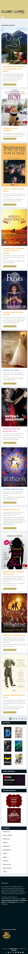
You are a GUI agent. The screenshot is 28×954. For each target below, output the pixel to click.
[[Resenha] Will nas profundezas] (14, 613)
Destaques (7, 75)
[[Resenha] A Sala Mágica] (14, 349)
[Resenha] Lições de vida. (11, 509)
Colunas (5, 871)
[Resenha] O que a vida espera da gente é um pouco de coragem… (13, 251)
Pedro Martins (7, 74)
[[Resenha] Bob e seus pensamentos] (14, 107)
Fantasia (19, 639)
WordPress (14, 950)
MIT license (12, 902)
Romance (21, 579)
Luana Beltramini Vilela (18, 75)
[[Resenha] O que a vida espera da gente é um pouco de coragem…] (14, 227)
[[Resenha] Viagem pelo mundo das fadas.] (14, 290)
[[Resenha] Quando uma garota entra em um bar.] (14, 551)
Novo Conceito (6, 77)
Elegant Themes (13, 948)
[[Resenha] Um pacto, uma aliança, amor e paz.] (14, 407)
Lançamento (22, 134)
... (19, 718)
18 (22, 718)
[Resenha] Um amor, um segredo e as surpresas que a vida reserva (14, 69)
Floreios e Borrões (7, 835)
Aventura (22, 637)
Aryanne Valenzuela (9, 700)
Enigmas (5, 857)
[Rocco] (14, 807)
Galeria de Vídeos (7, 868)
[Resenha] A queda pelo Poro (13, 489)
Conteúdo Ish (6, 846)
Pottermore (5, 860)
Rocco (16, 493)
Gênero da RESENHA (18, 578)
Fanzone (5, 853)
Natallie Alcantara (14, 195)
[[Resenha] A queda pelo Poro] (14, 467)
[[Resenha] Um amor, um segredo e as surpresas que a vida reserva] (14, 46)
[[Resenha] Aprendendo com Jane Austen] (14, 673)
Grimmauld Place (7, 850)
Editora (11, 75)
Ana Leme (7, 433)
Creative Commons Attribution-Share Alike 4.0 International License (14, 900)
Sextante (9, 435)
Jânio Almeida (16, 134)
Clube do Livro (6, 639)
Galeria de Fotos (7, 864)
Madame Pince (6, 839)
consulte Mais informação (10, 84)
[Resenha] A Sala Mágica (11, 370)
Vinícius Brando (8, 372)
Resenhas (11, 77)
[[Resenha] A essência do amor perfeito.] (14, 164)
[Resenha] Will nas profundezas (14, 635)
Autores (18, 74)
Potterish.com (6, 831)
